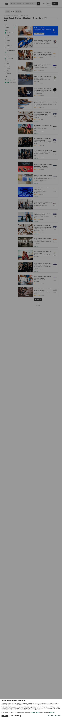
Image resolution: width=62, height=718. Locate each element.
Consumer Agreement (35, 712)
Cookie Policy (57, 715)
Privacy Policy (51, 712)
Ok (5, 715)
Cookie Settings (15, 715)
